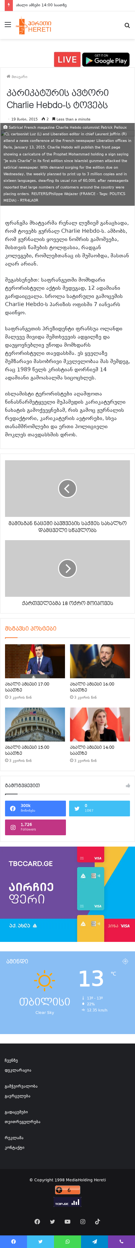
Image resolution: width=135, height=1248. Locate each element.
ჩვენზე (11, 1061)
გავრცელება (17, 1096)
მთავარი (18, 77)
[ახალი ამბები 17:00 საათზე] (35, 661)
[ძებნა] (127, 27)
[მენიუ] (8, 27)
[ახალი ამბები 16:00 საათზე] (100, 661)
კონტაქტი (14, 1148)
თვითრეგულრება (22, 1122)
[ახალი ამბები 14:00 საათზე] (100, 725)
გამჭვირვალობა (21, 1086)
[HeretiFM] (39, 25)
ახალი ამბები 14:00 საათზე (41, 5)
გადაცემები (16, 1112)
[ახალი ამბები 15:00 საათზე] (35, 725)
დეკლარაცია (18, 1070)
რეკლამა (14, 1138)
